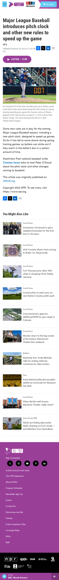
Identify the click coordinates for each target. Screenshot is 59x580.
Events (9, 500)
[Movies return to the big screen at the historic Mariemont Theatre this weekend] (12, 336)
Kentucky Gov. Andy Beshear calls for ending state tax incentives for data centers (37, 361)
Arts (25, 375)
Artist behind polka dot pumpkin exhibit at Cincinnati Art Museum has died (39, 382)
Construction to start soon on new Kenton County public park (38, 294)
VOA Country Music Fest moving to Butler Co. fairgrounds (39, 251)
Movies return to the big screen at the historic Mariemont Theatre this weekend (38, 339)
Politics (26, 353)
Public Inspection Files (15, 524)
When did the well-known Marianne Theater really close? (38, 403)
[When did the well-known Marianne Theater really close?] (12, 402)
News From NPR (30, 418)
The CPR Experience (15, 476)
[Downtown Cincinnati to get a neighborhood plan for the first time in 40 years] (12, 228)
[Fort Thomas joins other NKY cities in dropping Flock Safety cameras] (12, 271)
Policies (9, 518)
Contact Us (11, 506)
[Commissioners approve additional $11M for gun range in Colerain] (12, 314)
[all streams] (55, 576)
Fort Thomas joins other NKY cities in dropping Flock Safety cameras (38, 274)
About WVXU (11, 482)
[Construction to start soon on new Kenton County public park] (12, 293)
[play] (4, 576)
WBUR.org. (9, 181)
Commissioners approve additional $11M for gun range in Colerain (39, 317)
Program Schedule (14, 488)
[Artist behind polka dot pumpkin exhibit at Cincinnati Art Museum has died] (12, 380)
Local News (28, 223)
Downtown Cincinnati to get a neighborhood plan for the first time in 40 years (38, 230)
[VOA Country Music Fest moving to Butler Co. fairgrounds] (12, 250)
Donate (50, 4)
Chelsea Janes (11, 162)
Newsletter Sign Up (14, 494)
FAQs (8, 536)
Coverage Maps (13, 530)
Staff (8, 542)
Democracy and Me (14, 512)
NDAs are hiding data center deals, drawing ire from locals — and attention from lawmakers (39, 425)
